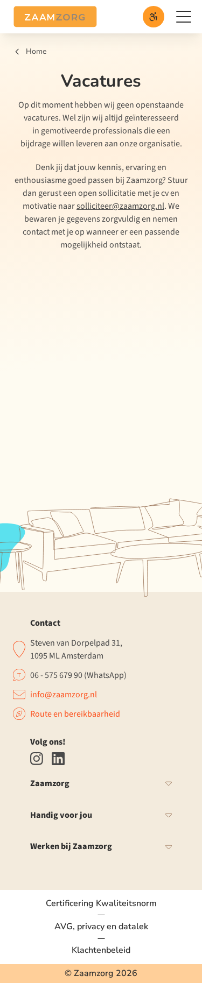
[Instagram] (36, 758)
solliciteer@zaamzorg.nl (120, 206)
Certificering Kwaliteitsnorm (101, 904)
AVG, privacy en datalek (101, 926)
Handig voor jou (61, 815)
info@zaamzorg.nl (63, 695)
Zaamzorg (49, 783)
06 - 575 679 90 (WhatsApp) (78, 675)
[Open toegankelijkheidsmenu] (153, 16)
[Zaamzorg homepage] (55, 16)
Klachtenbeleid (101, 950)
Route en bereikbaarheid (75, 714)
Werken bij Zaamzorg (71, 846)
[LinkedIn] (58, 758)
